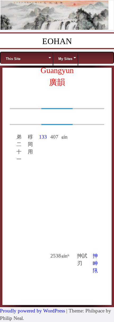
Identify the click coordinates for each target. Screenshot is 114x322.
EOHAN (57, 41)
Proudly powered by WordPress (32, 311)
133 (43, 137)
